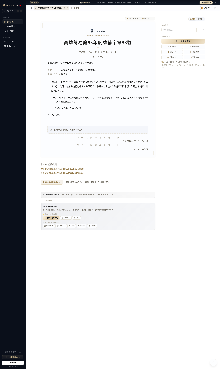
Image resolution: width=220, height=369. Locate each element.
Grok (77, 218)
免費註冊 (13, 362)
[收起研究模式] (215, 8)
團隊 (14, 352)
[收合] (30, 8)
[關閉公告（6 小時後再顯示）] (215, 2)
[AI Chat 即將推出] (213, 362)
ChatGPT (67, 218)
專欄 (10, 352)
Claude (82, 226)
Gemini (93, 226)
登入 (16, 366)
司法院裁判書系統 (52, 182)
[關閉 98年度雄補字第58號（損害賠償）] (67, 8)
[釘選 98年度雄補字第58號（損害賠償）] (64, 8)
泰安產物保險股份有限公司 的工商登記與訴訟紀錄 (62, 168)
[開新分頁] (71, 8)
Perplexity (49, 226)
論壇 (6, 352)
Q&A (19, 352)
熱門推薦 (34, 2)
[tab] (192, 18)
